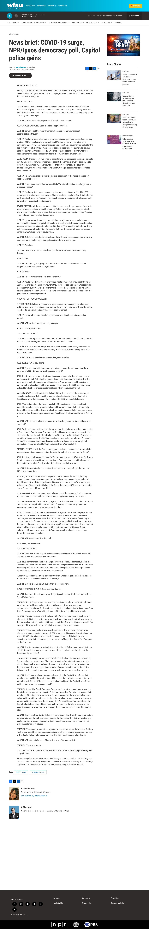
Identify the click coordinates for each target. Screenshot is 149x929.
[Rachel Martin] (14, 793)
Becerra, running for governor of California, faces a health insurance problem (129, 79)
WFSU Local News (128, 136)
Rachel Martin (21, 67)
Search (118, 23)
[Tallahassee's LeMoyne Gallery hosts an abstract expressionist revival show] (114, 139)
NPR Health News (38, 772)
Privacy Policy (87, 903)
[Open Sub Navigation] (18, 23)
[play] (9, 16)
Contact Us (86, 898)
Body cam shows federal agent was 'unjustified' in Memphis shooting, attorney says (129, 122)
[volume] (16, 15)
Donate (136, 6)
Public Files (115, 898)
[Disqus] (74, 860)
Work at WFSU (58, 903)
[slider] (19, 16)
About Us (57, 898)
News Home (12, 23)
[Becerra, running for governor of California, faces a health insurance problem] (114, 75)
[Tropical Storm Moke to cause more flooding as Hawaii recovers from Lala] (114, 96)
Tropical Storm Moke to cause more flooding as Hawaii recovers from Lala (128, 101)
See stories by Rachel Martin (34, 795)
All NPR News (14, 34)
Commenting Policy (117, 903)
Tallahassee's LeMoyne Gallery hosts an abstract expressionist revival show (129, 144)
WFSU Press (91, 23)
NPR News (125, 71)
